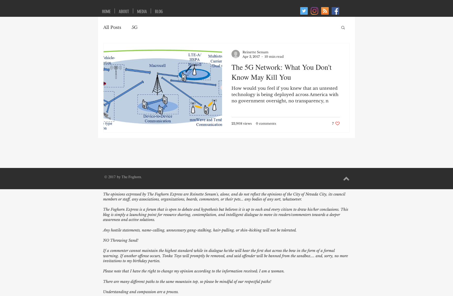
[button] (343, 28)
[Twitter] (304, 11)
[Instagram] (314, 11)
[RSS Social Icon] (325, 11)
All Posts (112, 27)
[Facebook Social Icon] (335, 11)
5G (135, 27)
